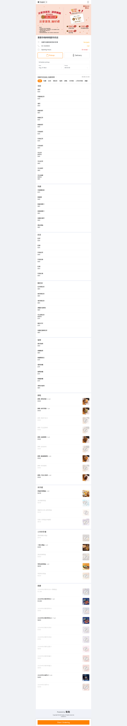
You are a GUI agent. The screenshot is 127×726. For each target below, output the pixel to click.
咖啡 (61, 81)
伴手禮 (71, 81)
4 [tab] (86, 33)
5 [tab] (88, 33)
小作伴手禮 (79, 81)
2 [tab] (82, 33)
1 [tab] (81, 33)
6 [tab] (89, 33)
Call (88, 46)
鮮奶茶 (55, 81)
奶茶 (49, 81)
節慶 (86, 81)
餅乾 (65, 81)
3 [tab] (84, 33)
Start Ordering (63, 722)
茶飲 (39, 81)
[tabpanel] (41, 19)
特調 (44, 81)
